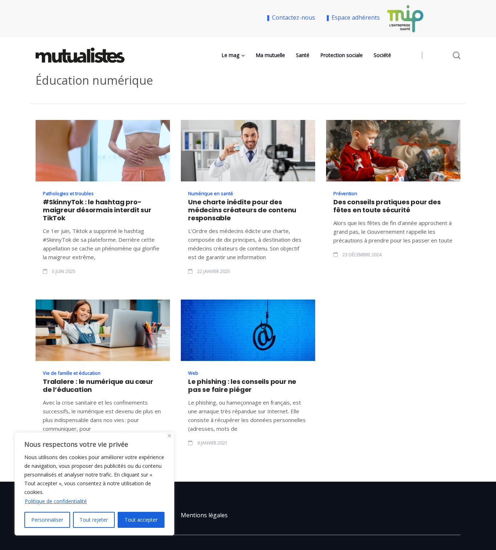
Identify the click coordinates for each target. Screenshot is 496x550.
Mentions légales (204, 515)
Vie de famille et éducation (72, 373)
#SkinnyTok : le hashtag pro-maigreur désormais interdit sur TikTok (97, 210)
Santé (302, 55)
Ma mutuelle (270, 55)
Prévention (345, 193)
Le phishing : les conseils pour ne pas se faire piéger (242, 386)
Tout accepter (141, 519)
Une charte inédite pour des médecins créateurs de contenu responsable (242, 210)
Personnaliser (47, 519)
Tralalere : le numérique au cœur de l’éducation (98, 386)
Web (193, 373)
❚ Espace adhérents (352, 17)
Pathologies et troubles (68, 193)
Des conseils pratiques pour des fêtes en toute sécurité (387, 206)
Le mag (230, 55)
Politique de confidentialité (56, 501)
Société (382, 55)
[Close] (169, 435)
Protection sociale (341, 55)
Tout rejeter (94, 519)
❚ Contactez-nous (292, 17)
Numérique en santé (210, 193)
